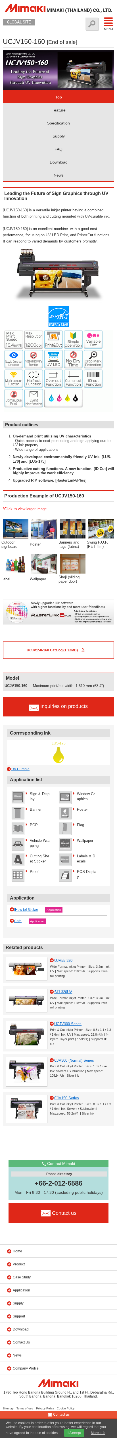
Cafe (18, 921)
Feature (58, 110)
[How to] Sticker (26, 910)
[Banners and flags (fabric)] (72, 529)
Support (19, 1316)
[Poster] (44, 529)
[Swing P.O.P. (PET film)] (101, 529)
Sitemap (8, 1408)
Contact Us (21, 1342)
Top (58, 97)
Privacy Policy (45, 1408)
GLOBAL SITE (19, 22)
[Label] (15, 563)
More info (98, 1433)
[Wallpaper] (44, 563)
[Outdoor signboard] (15, 529)
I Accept (74, 1433)
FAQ (58, 149)
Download (59, 162)
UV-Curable (20, 769)
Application (54, 909)
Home (17, 1251)
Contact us (61, 1414)
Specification (58, 123)
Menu (108, 29)
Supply (59, 136)
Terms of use (24, 1408)
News (59, 175)
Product (19, 1264)
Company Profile (26, 1368)
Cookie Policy (65, 1408)
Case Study (22, 1277)
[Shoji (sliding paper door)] (72, 563)
